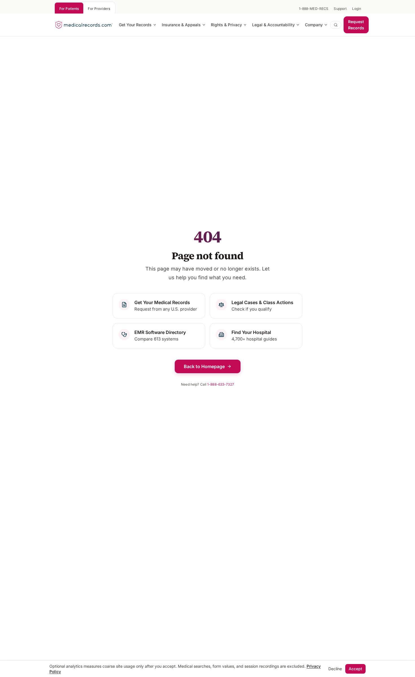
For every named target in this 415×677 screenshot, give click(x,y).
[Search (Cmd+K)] (335, 25)
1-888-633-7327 (220, 384)
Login (356, 8)
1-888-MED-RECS (314, 8)
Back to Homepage (204, 366)
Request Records (356, 24)
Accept (355, 668)
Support (340, 8)
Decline (335, 668)
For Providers (99, 8)
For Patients (69, 8)
